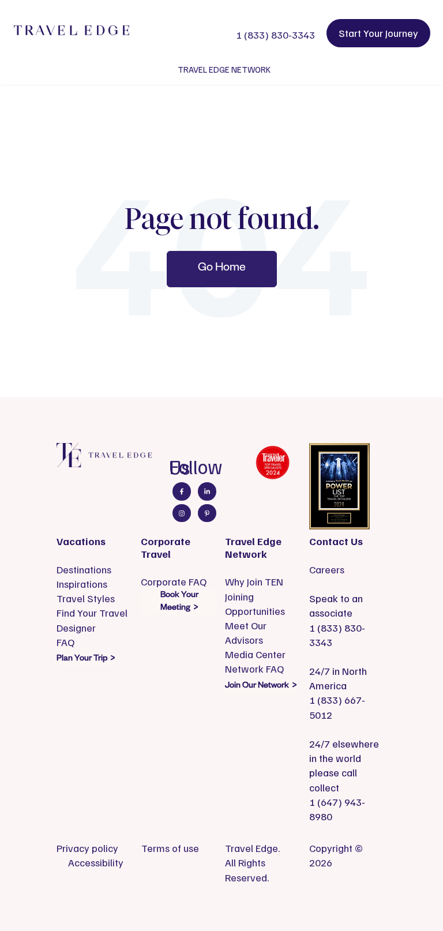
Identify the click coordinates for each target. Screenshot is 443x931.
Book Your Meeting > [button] (179, 602)
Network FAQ (254, 668)
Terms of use (170, 848)
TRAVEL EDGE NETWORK (224, 69)
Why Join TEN (254, 581)
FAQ (65, 642)
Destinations (84, 569)
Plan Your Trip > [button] (86, 659)
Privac (70, 848)
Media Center (255, 654)
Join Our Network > (260, 686)
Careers (326, 569)
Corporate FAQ (174, 581)
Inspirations (82, 583)
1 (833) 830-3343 (275, 34)
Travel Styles (86, 598)
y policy (101, 848)
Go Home (222, 268)
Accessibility (95, 862)
